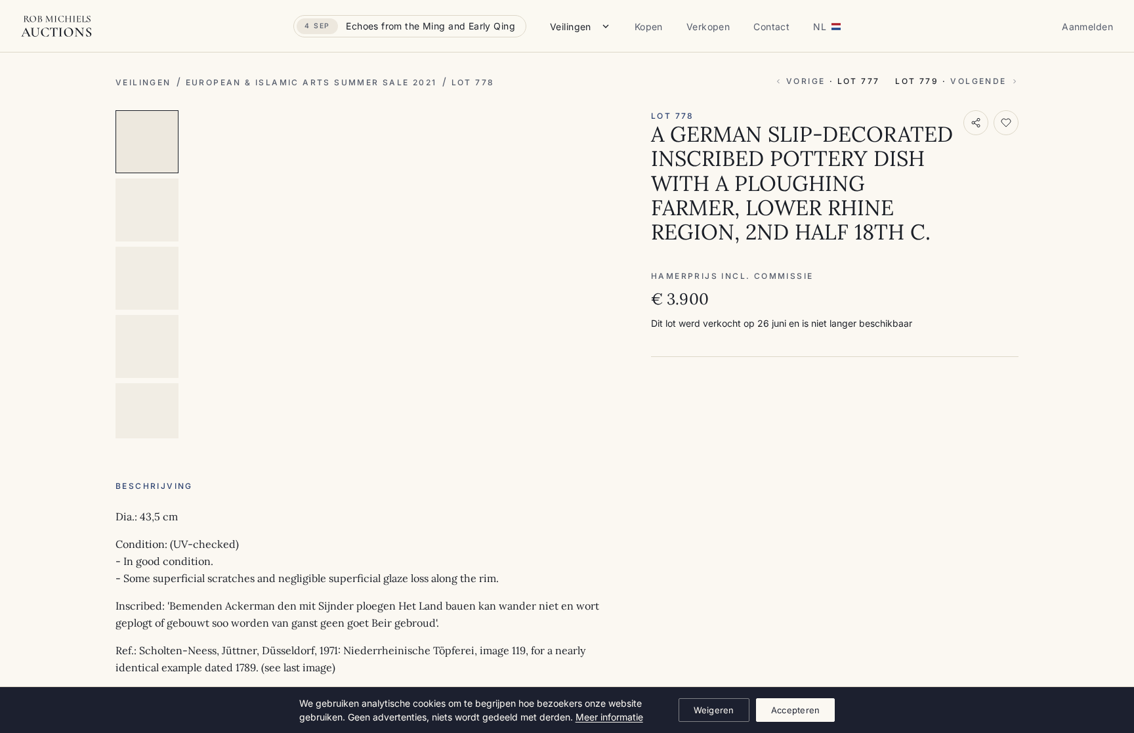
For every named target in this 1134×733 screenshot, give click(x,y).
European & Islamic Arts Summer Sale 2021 (311, 82)
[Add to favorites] (1006, 122)
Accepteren (795, 710)
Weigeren (714, 710)
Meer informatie (609, 717)
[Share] (975, 122)
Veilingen (570, 26)
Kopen (649, 26)
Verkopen (708, 26)
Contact (771, 26)
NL (819, 26)
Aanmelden (1087, 26)
